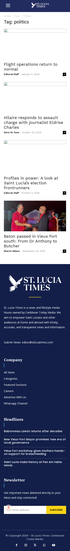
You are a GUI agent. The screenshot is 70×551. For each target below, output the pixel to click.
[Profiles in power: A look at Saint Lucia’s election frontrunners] (35, 156)
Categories (11, 378)
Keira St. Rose (11, 132)
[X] (35, 545)
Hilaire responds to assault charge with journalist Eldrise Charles (33, 122)
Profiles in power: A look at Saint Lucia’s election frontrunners (31, 183)
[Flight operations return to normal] (35, 44)
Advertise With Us (15, 397)
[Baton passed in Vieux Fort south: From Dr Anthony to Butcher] (35, 216)
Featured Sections (15, 385)
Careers (9, 391)
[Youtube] (53, 545)
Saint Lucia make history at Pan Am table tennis (33, 463)
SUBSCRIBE (56, 510)
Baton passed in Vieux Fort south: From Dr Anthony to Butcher (30, 241)
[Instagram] (26, 545)
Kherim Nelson (12, 251)
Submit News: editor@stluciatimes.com (28, 342)
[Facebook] (16, 545)
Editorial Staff (11, 74)
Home (7, 16)
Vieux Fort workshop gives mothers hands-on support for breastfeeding (34, 452)
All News (9, 372)
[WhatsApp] (44, 545)
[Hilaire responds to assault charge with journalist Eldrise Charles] (35, 97)
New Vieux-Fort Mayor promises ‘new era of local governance (35, 441)
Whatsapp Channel (15, 403)
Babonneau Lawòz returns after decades (33, 431)
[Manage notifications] (8, 507)
